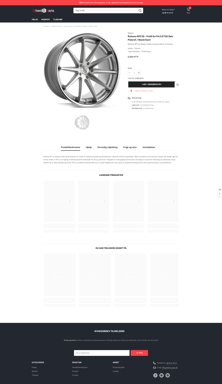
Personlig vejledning (107, 147)
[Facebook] (155, 375)
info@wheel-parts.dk (170, 368)
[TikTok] (167, 375)
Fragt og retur (130, 147)
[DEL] (177, 84)
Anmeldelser (149, 147)
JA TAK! (139, 353)
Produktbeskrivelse (70, 147)
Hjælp (89, 147)
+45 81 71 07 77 (171, 363)
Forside (46, 26)
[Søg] (108, 10)
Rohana (130, 33)
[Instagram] (161, 375)
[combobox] (105, 10)
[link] (59, 227)
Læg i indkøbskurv (151, 84)
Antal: (130, 68)
